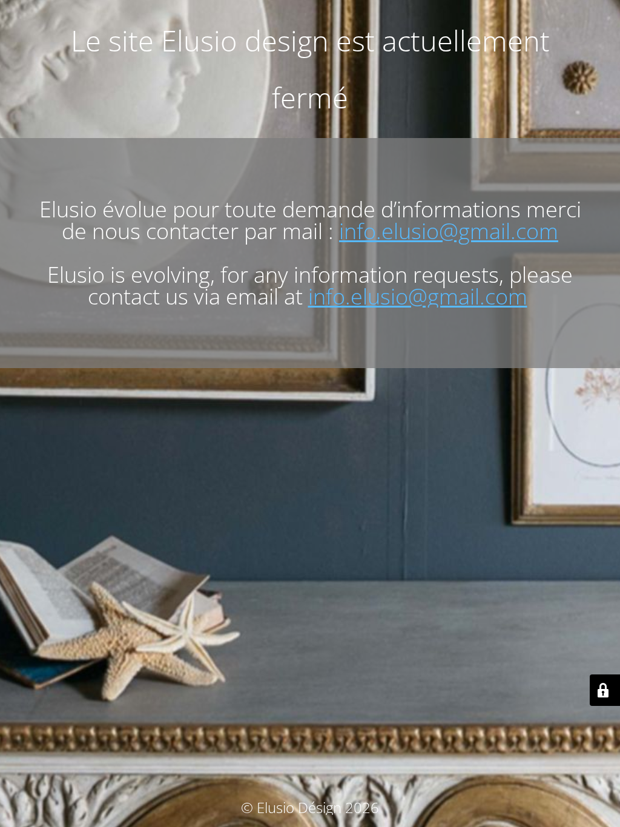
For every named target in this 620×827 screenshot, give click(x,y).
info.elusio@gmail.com (448, 231)
